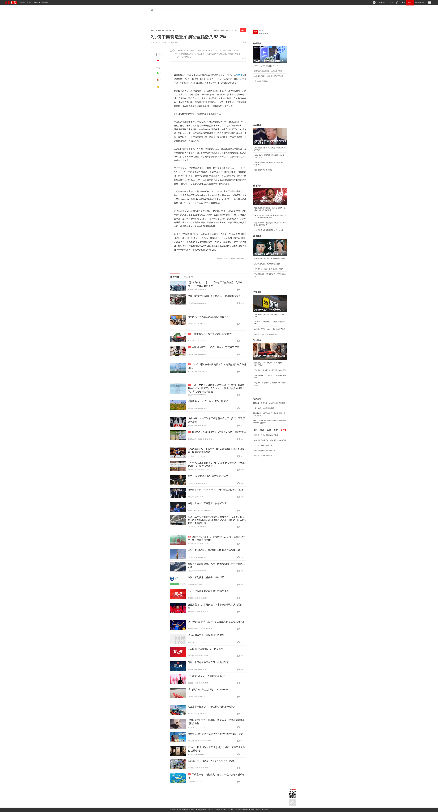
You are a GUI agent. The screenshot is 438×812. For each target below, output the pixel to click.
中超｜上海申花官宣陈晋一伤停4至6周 (207, 503)
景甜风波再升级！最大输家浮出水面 (267, 264)
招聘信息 (217, 810)
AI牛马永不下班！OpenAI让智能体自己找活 (269, 329)
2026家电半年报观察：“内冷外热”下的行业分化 (211, 761)
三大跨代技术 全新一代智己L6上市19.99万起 (270, 370)
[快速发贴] (158, 54)
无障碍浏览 (36, 2)
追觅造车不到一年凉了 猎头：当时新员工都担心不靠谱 (215, 490)
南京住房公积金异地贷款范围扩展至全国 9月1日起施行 (215, 734)
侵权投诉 (265, 810)
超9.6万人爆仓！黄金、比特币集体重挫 (268, 71)
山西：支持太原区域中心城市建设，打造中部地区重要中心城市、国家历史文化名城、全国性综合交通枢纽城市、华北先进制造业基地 (216, 388)
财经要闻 (257, 43)
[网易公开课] (382, 2)
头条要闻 (257, 125)
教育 (276, 430)
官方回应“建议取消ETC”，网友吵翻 (205, 649)
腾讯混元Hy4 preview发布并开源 (266, 334)
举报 (244, 42)
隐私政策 (230, 810)
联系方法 (210, 810)
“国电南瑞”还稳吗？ (261, 81)
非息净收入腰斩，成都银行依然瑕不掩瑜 (268, 76)
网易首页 (22, 2)
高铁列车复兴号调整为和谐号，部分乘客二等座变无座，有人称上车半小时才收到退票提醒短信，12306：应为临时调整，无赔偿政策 (217, 520)
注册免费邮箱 (419, 2)
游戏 (262, 430)
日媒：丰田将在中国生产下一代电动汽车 (208, 662)
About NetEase (195, 810)
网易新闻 (262, 30)
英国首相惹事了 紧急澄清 (263, 170)
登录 (409, 2)
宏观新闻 (167, 30)
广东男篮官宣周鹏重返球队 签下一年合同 (269, 230)
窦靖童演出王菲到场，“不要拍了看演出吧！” (270, 259)
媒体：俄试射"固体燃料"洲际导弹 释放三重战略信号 (214, 550)
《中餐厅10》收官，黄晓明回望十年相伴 (268, 269)
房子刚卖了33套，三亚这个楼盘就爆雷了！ (269, 469)
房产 (255, 430)
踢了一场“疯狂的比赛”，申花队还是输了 (208, 476)
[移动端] (375, 2)
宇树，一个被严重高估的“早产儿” (266, 66)
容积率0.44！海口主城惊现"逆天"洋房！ (268, 459)
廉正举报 (258, 810)
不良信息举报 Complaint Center (244, 810)
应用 (28, 2)
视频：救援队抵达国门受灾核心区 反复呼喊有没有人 (214, 296)
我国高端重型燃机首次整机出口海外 (206, 635)
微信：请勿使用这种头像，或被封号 (206, 577)
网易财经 (160, 30)
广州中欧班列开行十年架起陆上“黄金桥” (212, 334)
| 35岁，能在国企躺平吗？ (264, 408)
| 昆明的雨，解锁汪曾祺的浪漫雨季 (269, 403)
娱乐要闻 (257, 236)
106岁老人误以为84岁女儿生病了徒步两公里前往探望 (219, 432)
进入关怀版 (45, 2)
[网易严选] (390, 2)
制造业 (239, 75)
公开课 (283, 430)
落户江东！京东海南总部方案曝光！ (267, 464)
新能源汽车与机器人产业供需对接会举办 (208, 316)
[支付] (397, 2)
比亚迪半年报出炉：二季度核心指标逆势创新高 (212, 706)
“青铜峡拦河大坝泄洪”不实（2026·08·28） (209, 689)
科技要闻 (257, 292)
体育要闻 (257, 185)
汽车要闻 (257, 340)
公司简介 (204, 810)
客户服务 (224, 810)
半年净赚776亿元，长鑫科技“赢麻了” (206, 676)
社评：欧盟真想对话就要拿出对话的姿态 (208, 591)
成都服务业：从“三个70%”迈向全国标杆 (208, 401)
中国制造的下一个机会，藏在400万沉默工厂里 (215, 347)
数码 (269, 430)
